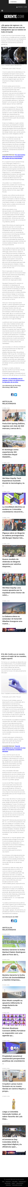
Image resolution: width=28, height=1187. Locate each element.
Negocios (8, 1181)
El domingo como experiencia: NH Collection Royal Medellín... (10, 453)
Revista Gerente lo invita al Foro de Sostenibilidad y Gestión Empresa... (13, 977)
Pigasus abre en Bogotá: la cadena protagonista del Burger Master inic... (13, 535)
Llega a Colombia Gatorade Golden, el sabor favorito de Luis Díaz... (12, 1115)
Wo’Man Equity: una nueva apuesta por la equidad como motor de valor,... (13, 591)
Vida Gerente (19, 1183)
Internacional (22, 1181)
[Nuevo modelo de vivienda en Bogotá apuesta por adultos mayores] (14, 551)
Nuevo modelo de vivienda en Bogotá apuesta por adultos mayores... (11, 563)
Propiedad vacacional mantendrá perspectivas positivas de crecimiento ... (13, 1059)
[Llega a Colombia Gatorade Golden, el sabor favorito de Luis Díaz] (14, 1104)
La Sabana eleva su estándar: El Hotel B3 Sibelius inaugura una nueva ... (12, 620)
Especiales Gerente (17, 1185)
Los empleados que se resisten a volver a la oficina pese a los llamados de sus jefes (13, 380)
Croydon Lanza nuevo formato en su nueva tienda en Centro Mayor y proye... (14, 1087)
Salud (13, 1183)
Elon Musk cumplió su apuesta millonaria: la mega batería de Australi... (12, 1004)
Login (25, 7)
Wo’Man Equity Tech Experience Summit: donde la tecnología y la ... (13, 482)
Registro (20, 7)
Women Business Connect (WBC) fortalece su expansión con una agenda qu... (13, 1032)
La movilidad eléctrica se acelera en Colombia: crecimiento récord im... (13, 509)
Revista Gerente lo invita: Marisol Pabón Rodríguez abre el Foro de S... (13, 952)
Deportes (8, 1185)
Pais (3, 1181)
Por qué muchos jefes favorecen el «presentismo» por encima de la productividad (13, 156)
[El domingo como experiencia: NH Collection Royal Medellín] (14, 441)
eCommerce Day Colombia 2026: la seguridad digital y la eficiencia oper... (12, 1143)
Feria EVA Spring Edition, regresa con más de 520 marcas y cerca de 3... (13, 425)
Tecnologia (7, 1183)
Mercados (14, 1181)
